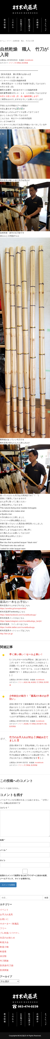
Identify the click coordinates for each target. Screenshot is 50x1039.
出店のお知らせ (7, 937)
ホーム (2, 41)
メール (3, 850)
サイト (3, 860)
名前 (2, 840)
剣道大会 (4, 942)
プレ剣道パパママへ (9, 932)
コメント (4, 807)
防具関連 (25, 63)
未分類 (3, 956)
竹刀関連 (17, 63)
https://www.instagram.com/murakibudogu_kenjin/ (21, 621)
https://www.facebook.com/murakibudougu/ (18, 614)
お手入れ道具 (6, 914)
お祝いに (4, 918)
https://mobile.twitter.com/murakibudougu (17, 627)
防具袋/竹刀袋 (42, 724)
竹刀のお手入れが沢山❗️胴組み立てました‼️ (28, 738)
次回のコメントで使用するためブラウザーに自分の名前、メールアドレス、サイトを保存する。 (24, 877)
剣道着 (33, 682)
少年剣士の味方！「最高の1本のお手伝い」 (29, 697)
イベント (4, 909)
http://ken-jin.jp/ (6, 633)
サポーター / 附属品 (9, 923)
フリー (9, 41)
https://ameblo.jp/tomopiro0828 (13, 608)
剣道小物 (27, 682)
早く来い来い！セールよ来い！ (26, 654)
